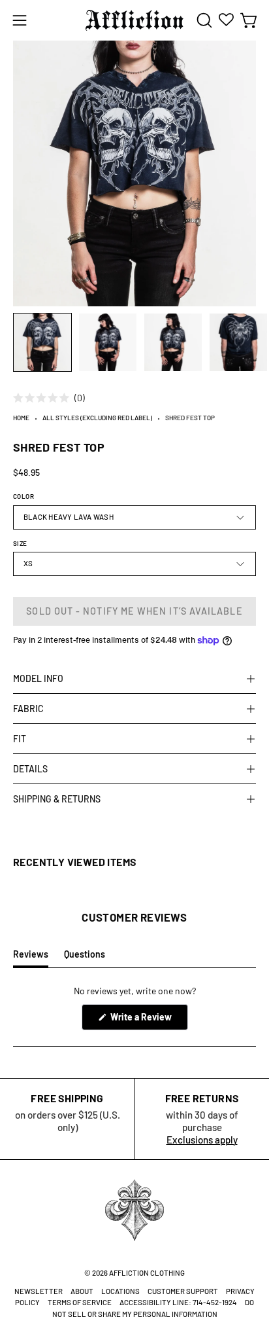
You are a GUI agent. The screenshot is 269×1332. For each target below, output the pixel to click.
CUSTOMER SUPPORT (183, 1291)
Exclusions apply (202, 1139)
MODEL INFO (38, 678)
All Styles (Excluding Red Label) (97, 418)
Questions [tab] (84, 957)
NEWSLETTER (38, 1291)
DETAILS (30, 768)
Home (21, 418)
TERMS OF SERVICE (80, 1302)
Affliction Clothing (147, 1273)
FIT (19, 738)
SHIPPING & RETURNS (57, 798)
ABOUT (82, 1291)
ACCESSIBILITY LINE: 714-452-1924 (178, 1302)
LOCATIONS (120, 1291)
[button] (203, 20)
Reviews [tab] (30, 957)
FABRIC (28, 708)
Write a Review (148, 1020)
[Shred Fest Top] (42, 342)
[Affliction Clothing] (134, 20)
